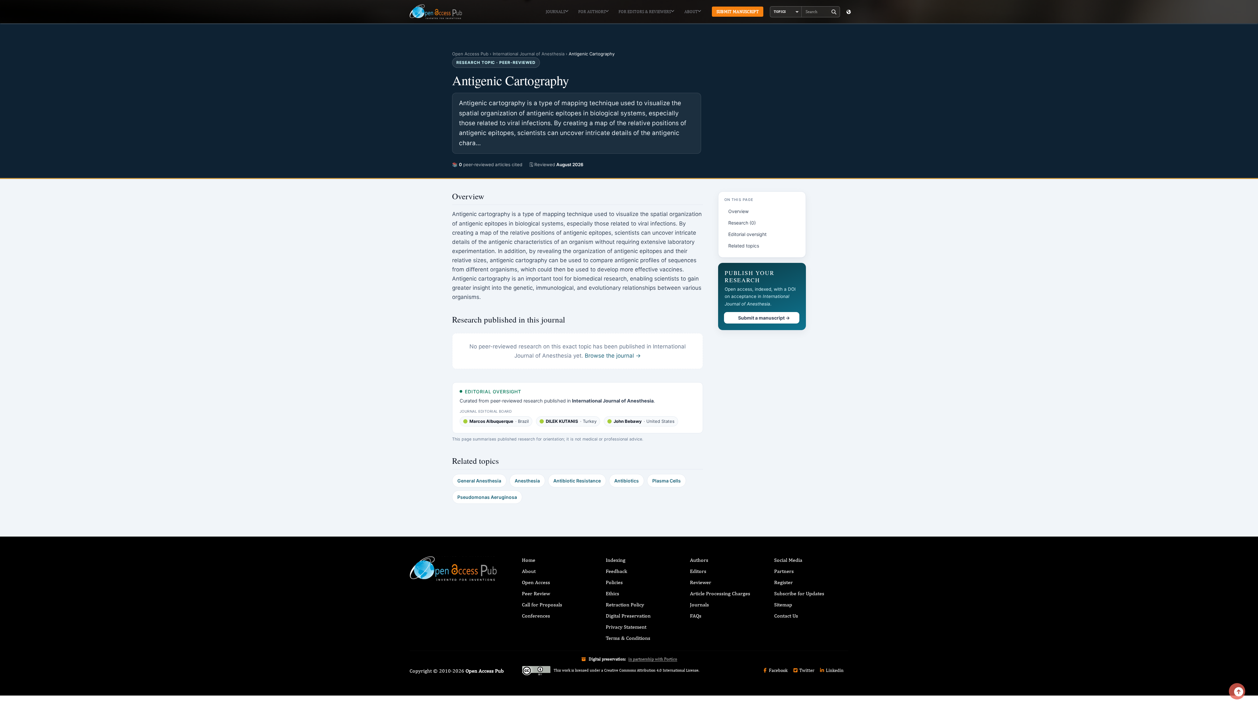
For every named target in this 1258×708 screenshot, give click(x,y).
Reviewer (700, 582)
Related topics (743, 245)
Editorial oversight (747, 234)
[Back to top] (1237, 691)
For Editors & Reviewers (645, 11)
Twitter (806, 670)
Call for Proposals (542, 604)
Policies (614, 582)
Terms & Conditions (628, 638)
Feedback (616, 571)
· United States (644, 421)
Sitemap (783, 604)
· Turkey (571, 421)
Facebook (778, 670)
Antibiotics (626, 480)
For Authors (591, 11)
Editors (698, 571)
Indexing (615, 560)
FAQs (695, 616)
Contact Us (786, 616)
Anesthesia (527, 480)
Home (528, 560)
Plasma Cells (666, 480)
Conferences (536, 616)
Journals (555, 11)
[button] (786, 12)
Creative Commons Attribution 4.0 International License (651, 670)
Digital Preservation (628, 616)
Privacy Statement (626, 627)
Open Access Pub (470, 53)
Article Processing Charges (720, 593)
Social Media (788, 560)
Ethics (612, 593)
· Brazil (499, 421)
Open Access (536, 582)
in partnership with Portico (652, 659)
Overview (738, 211)
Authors (699, 560)
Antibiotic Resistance (577, 480)
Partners (784, 571)
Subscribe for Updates (799, 593)
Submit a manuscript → (764, 318)
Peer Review (536, 593)
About (691, 11)
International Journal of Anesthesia (528, 53)
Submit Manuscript (737, 11)
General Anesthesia (479, 480)
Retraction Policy (625, 604)
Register (783, 582)
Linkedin (834, 670)
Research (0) (742, 223)
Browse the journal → (613, 355)
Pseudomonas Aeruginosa (487, 497)
